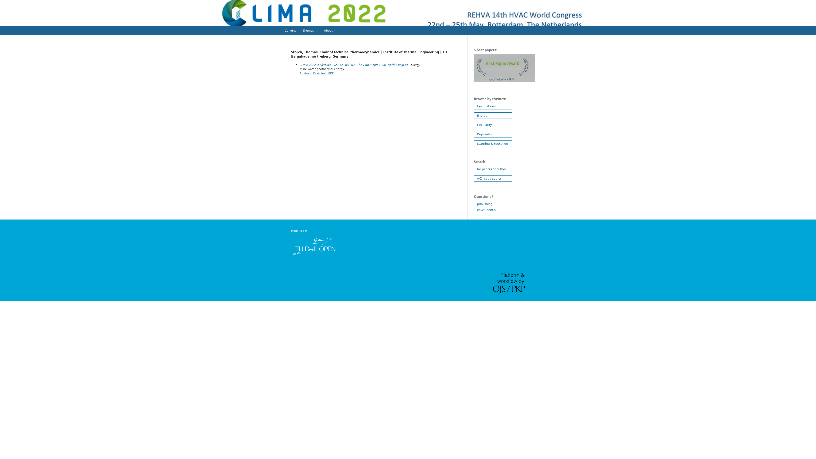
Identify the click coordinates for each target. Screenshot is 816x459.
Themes (309, 30)
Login (527, 3)
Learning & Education (492, 144)
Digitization (485, 134)
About (328, 30)
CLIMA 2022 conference (286, 19)
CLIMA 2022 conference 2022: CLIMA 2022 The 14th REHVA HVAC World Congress (354, 65)
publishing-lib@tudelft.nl (487, 207)
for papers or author (491, 169)
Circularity (484, 125)
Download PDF (323, 73)
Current (290, 30)
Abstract (306, 73)
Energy (482, 115)
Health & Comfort (489, 106)
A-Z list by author (489, 178)
